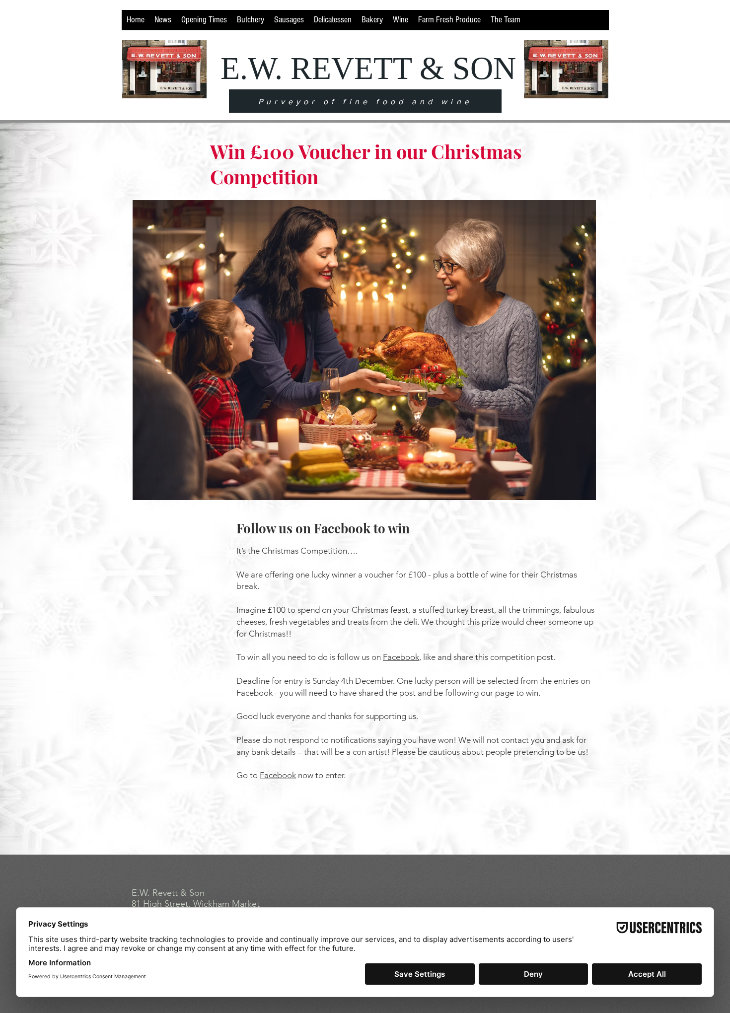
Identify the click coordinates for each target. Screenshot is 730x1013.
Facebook (401, 657)
